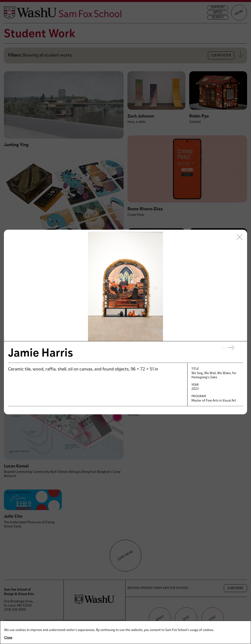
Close (8, 637)
